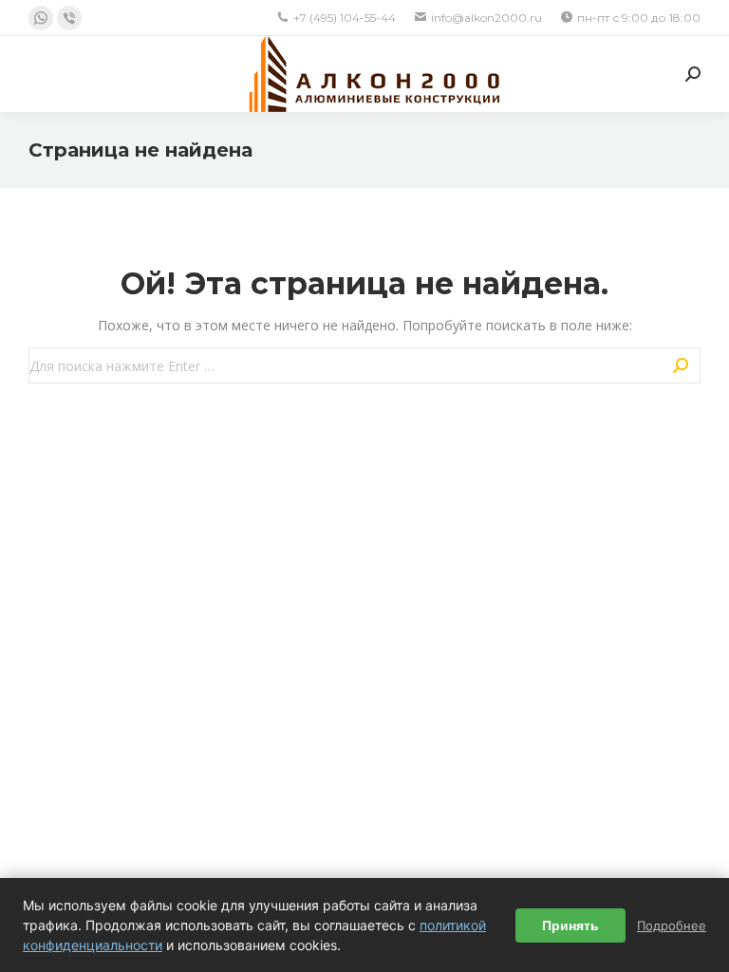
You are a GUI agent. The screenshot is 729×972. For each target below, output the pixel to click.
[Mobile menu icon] (39, 74)
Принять (570, 925)
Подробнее (671, 925)
